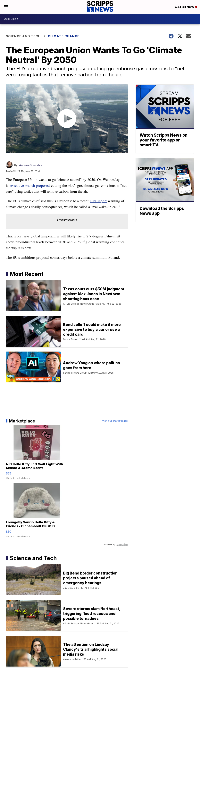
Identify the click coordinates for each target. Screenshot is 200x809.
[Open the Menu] (6, 7)
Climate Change (63, 36)
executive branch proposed (30, 185)
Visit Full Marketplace (115, 421)
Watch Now (184, 7)
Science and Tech (23, 36)
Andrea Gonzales (30, 165)
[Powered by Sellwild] (122, 544)
